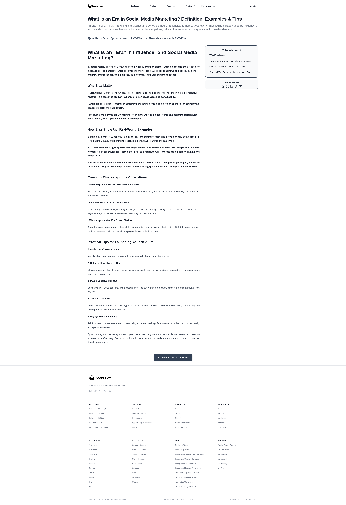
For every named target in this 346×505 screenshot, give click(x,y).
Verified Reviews (139, 450)
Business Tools (181, 445)
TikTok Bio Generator (184, 482)
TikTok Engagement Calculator (188, 473)
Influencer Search (96, 413)
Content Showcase (140, 445)
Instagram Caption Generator (187, 459)
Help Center (137, 463)
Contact (135, 468)
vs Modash (222, 459)
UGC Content (181, 427)
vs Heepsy (222, 463)
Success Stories (139, 454)
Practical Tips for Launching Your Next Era (229, 72)
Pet (90, 486)
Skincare (222, 423)
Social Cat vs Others (227, 445)
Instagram (179, 409)
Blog (134, 473)
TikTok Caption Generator (186, 477)
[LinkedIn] (110, 391)
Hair (91, 482)
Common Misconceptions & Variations (227, 67)
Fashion (221, 409)
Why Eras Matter (217, 55)
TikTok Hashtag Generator (186, 486)
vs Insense (222, 454)
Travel (91, 473)
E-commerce (137, 418)
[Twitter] (105, 391)
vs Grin (221, 468)
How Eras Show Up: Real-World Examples (230, 61)
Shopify (178, 418)
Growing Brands (139, 413)
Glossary (136, 477)
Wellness (222, 418)
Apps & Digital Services (142, 423)
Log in (254, 6)
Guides (135, 482)
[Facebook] (100, 391)
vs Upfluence (223, 450)
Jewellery (222, 427)
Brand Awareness (182, 423)
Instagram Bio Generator (185, 463)
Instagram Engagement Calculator (189, 454)
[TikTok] (95, 391)
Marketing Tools (182, 450)
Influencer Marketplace (99, 409)
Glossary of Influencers (99, 427)
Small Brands (138, 409)
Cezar (105, 38)
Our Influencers (138, 459)
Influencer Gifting (96, 418)
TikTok (178, 413)
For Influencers (208, 6)
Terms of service (171, 499)
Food (91, 477)
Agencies (136, 427)
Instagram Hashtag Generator (188, 468)
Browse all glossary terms (173, 357)
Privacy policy (187, 499)
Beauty (221, 413)
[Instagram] (90, 391)
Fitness (92, 463)
